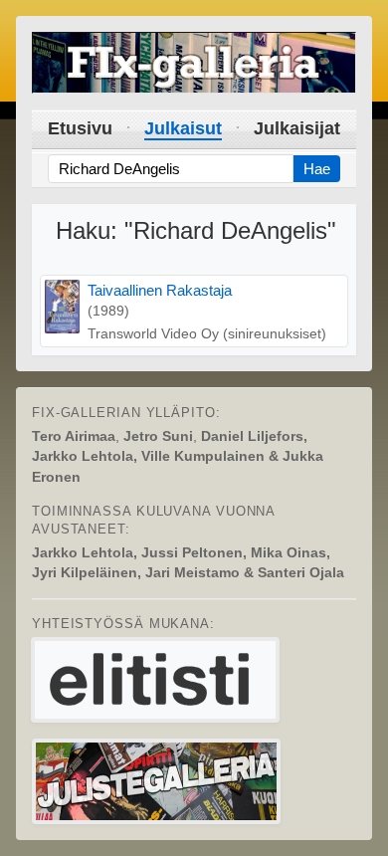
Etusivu (80, 128)
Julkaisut (183, 128)
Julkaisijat (297, 128)
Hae (316, 168)
